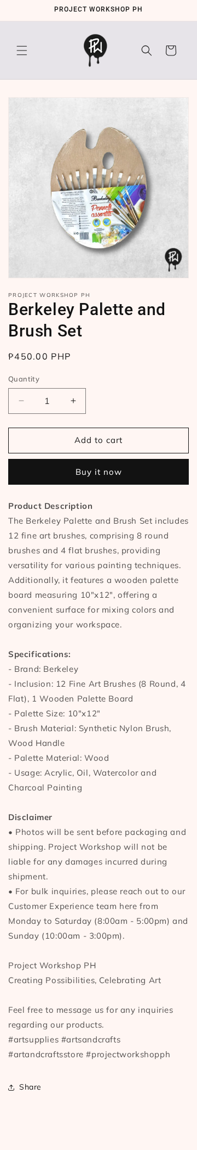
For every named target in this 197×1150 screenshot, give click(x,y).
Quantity (23, 378)
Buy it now (99, 472)
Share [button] (30, 1087)
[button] (22, 50)
